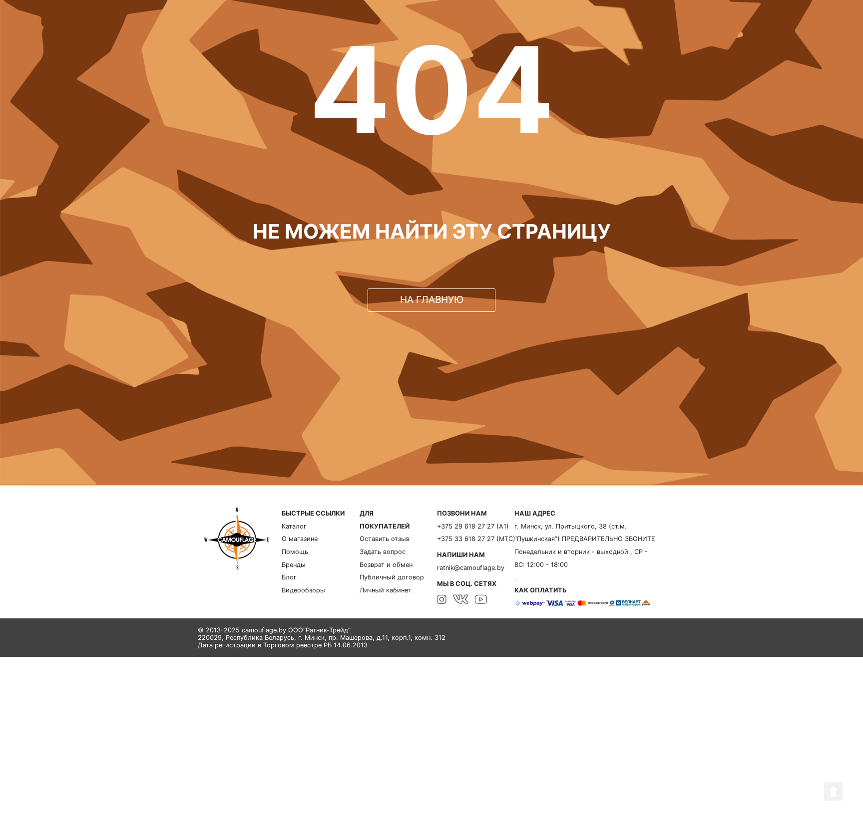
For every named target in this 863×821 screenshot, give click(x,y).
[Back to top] (833, 791)
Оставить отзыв (385, 539)
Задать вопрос (383, 551)
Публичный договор (392, 577)
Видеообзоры (303, 590)
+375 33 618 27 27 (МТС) (476, 539)
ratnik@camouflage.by (470, 567)
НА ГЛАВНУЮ (431, 299)
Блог (289, 577)
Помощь (295, 551)
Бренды (294, 564)
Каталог (294, 526)
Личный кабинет (386, 590)
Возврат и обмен (386, 564)
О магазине (300, 539)
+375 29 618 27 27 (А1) (473, 526)
